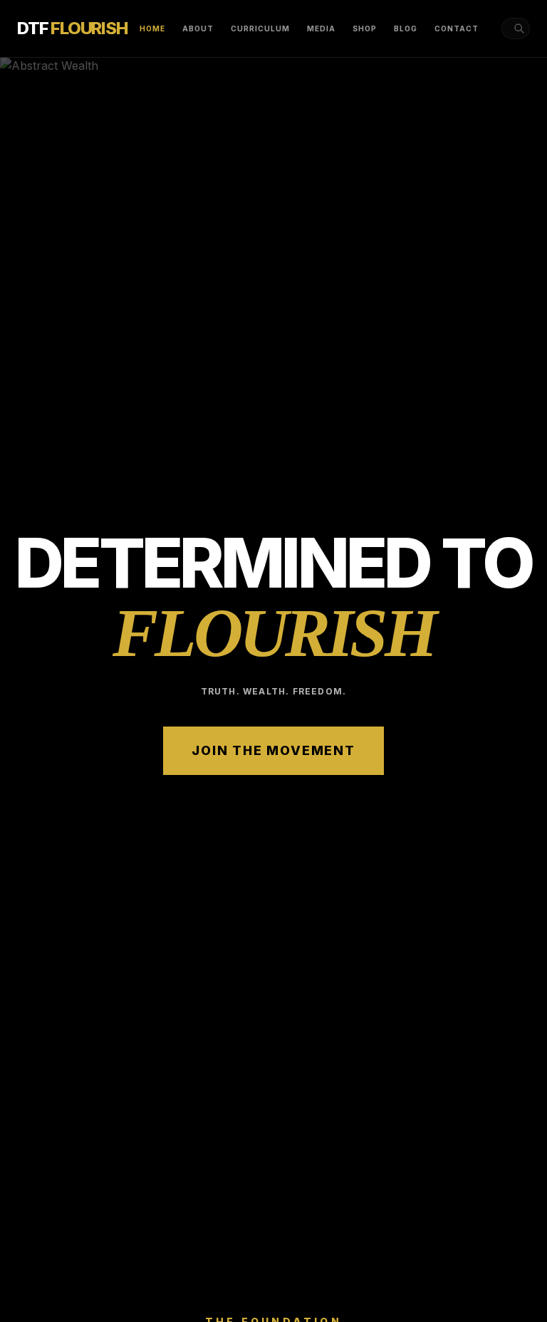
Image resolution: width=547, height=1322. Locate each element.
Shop (365, 28)
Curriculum (260, 28)
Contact (456, 28)
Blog (405, 28)
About (198, 28)
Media (321, 28)
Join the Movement (273, 750)
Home (152, 28)
